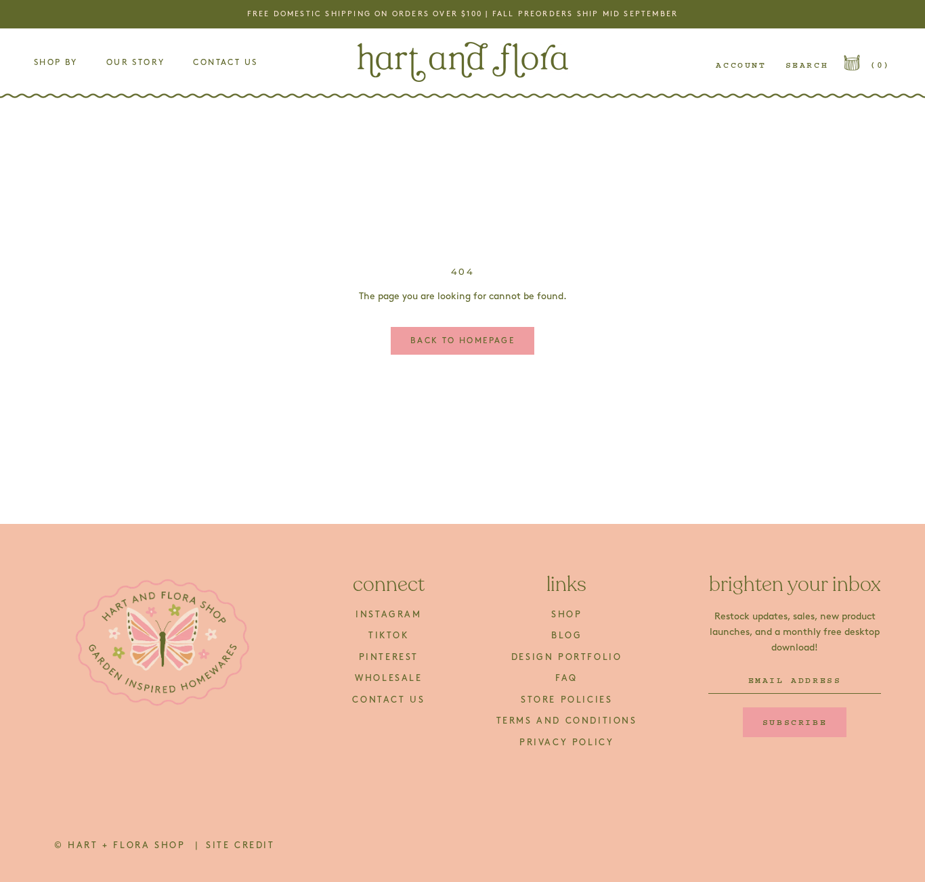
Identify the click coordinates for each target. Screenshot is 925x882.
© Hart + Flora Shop (122, 845)
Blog (566, 636)
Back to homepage (462, 341)
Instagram (388, 615)
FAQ (566, 678)
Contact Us (225, 62)
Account (741, 65)
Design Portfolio (566, 657)
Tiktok (388, 636)
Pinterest (388, 657)
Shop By (56, 62)
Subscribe (794, 722)
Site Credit (240, 845)
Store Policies (566, 700)
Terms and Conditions (566, 721)
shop (566, 615)
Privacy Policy (566, 742)
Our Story (135, 62)
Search (807, 65)
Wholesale (388, 678)
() (880, 65)
